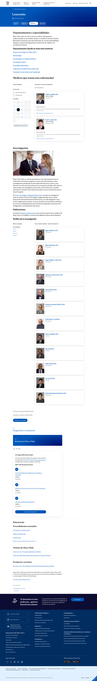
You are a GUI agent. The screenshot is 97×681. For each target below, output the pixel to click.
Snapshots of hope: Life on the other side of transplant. (30, 488)
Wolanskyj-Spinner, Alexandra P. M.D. (55, 393)
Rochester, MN (19, 95)
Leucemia (18, 14)
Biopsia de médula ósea (19, 534)
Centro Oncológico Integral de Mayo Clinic (28, 195)
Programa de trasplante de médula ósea (26, 69)
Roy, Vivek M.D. (49, 349)
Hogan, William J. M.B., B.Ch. (53, 260)
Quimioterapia (17, 537)
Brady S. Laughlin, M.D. (51, 94)
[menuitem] (16, 23)
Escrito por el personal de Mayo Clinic (23, 411)
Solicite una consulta (20, 420)
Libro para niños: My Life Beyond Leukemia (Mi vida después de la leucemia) (33, 566)
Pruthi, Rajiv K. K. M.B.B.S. (52, 319)
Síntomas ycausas (16, 23)
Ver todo (15, 235)
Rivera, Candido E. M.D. (51, 334)
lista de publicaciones (29, 213)
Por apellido (15, 98)
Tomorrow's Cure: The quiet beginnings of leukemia (27, 551)
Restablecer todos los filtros (21, 125)
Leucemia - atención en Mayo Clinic (22, 415)
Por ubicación (16, 89)
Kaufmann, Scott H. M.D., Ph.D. (54, 275)
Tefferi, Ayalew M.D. (50, 363)
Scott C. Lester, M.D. (51, 119)
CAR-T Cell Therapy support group (36, 460)
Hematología (17, 55)
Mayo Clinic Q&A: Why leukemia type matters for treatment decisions (32, 555)
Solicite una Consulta (19, 18)
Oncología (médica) (19, 62)
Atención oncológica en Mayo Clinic (24, 52)
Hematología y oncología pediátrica (24, 59)
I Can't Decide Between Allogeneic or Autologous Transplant (28, 474)
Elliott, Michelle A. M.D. (51, 245)
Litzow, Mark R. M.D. (51, 289)
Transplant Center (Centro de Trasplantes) (26, 72)
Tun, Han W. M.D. (50, 378)
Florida (14, 231)
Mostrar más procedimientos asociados (24, 541)
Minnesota (15, 233)
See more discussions (31, 512)
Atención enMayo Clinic (42, 23)
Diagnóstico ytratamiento (25, 23)
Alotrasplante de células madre (21, 530)
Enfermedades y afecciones (20, 9)
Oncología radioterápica (21, 65)
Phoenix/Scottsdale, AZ (21, 92)
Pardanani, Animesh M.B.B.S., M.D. (55, 304)
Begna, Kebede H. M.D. (51, 230)
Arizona (14, 229)
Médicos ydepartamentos (33, 23)
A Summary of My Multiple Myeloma (25, 502)
